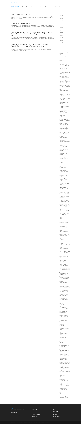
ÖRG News (28, 6)
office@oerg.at (34, 416)
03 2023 (61, 32)
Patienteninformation (59, 6)
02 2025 (61, 22)
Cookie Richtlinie (56, 416)
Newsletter (55, 414)
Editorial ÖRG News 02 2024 (20, 14)
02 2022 (61, 40)
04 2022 (61, 37)
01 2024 (61, 28)
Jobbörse (67, 6)
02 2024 (61, 27)
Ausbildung (40, 6)
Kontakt (54, 409)
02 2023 (61, 33)
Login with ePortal (14, 2)
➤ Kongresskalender (63, 54)
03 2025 (61, 20)
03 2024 (61, 25)
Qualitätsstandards (49, 6)
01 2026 (61, 17)
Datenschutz (55, 413)
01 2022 (61, 42)
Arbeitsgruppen (34, 6)
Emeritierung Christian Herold (21, 23)
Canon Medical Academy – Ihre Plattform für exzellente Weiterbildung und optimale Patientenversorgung (29, 45)
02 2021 (61, 45)
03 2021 (61, 44)
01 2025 (61, 23)
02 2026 (61, 15)
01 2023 (61, 35)
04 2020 (61, 49)
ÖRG (22, 6)
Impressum (55, 411)
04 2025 (61, 18)
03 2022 (61, 39)
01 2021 (61, 47)
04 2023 (61, 30)
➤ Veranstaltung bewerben (65, 56)
